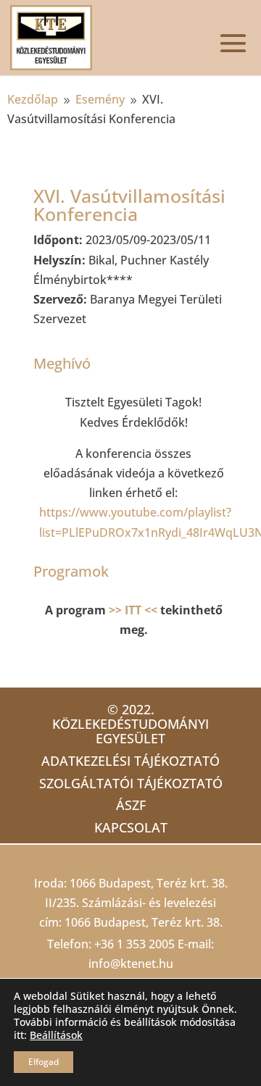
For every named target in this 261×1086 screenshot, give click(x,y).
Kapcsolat (130, 827)
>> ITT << (133, 610)
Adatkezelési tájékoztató (130, 760)
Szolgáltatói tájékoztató (131, 783)
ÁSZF (131, 805)
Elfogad (43, 1062)
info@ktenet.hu (130, 964)
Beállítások (56, 1035)
